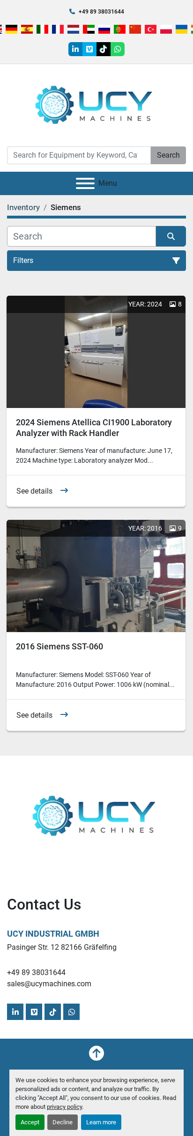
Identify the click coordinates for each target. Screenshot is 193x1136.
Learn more (101, 1122)
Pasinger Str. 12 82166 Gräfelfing (62, 947)
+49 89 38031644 (101, 11)
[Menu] (85, 183)
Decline (62, 1122)
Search (168, 155)
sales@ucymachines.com (49, 983)
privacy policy (64, 1106)
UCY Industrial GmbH (53, 934)
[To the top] (96, 1053)
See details (34, 491)
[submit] (171, 236)
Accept (30, 1122)
